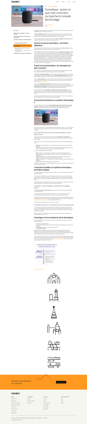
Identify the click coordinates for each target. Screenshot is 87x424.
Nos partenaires (14, 412)
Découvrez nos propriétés (39, 269)
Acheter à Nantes (14, 408)
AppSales (29, 398)
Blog (46, 6)
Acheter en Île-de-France (15, 404)
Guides (45, 400)
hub (46, 159)
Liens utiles (45, 396)
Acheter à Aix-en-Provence (15, 402)
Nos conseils (50, 6)
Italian (62, 398)
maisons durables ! (43, 81)
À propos (45, 398)
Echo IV (46, 57)
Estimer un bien (13, 398)
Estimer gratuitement (61, 382)
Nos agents (29, 402)
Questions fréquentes (47, 402)
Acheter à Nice (13, 410)
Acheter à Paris (13, 400)
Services (12, 396)
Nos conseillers (46, 406)
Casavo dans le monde (65, 396)
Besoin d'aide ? (46, 408)
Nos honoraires (46, 404)
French (62, 400)
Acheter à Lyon (13, 406)
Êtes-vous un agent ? (30, 400)
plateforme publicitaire (59, 238)
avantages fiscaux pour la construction (41, 199)
